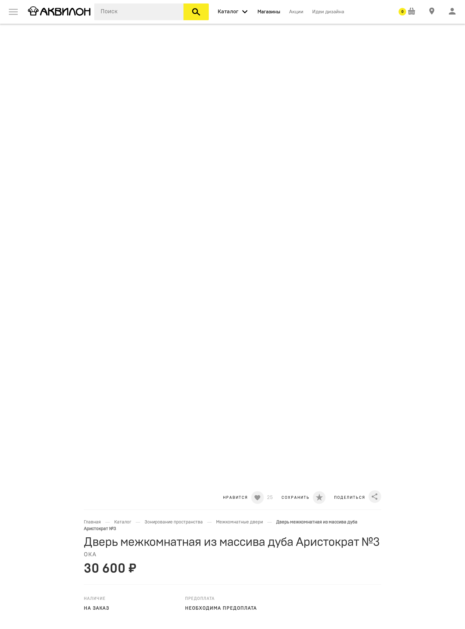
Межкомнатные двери (239, 522)
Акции (296, 11)
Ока (90, 555)
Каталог (122, 522)
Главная (92, 522)
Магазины (268, 11)
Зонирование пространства (174, 522)
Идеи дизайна (328, 11)
